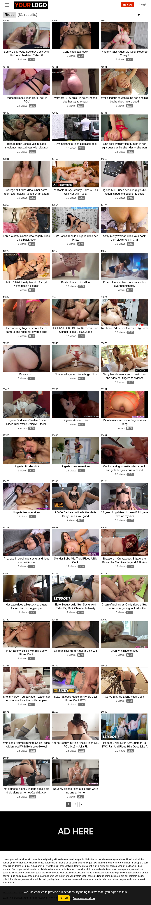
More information (84, 898)
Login (143, 4)
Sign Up (127, 4)
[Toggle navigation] (8, 4)
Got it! (63, 898)
